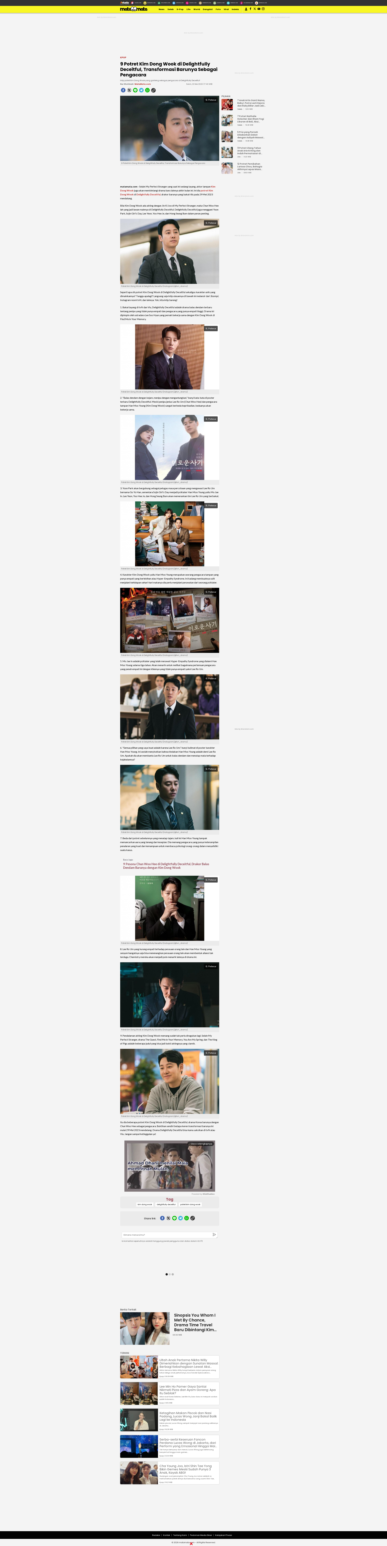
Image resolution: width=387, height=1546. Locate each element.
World (197, 9)
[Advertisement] (90, 1510)
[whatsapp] (147, 91)
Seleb (170, 9)
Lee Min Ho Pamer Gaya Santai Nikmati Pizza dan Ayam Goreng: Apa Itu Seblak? (187, 1390)
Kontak (166, 1535)
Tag (169, 1199)
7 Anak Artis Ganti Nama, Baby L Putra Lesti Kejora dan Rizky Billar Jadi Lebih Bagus (251, 103)
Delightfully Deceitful (149, 194)
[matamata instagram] (263, 9)
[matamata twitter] (254, 9)
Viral (226, 9)
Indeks (235, 9)
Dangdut (208, 9)
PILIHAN (225, 96)
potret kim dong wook (190, 1204)
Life (188, 9)
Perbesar (212, 100)
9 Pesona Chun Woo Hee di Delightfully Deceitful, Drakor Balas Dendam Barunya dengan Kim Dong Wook (166, 865)
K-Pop (180, 9)
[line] (135, 91)
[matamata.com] (133, 11)
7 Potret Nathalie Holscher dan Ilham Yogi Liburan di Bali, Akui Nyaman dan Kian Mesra (250, 119)
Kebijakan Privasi (223, 1535)
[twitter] (129, 91)
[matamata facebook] (250, 9)
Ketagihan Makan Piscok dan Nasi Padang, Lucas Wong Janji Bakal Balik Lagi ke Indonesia (188, 1416)
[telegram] (141, 91)
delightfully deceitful (166, 1204)
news (161, 9)
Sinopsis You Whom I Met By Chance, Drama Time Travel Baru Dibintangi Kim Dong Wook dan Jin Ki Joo (195, 1322)
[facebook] (123, 91)
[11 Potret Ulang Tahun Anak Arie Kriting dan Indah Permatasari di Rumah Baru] (227, 156)
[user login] (246, 10)
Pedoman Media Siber (201, 1535)
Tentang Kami (180, 1535)
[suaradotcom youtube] (259, 9)
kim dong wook (145, 1204)
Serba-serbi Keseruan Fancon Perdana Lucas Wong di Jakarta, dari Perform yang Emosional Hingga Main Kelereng (188, 1443)
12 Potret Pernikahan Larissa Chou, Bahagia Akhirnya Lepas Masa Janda (249, 166)
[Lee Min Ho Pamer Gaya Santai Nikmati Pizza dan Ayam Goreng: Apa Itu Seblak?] (139, 1403)
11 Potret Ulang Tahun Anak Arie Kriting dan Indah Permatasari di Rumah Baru (249, 151)
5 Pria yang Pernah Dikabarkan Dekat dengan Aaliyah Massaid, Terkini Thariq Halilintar (251, 135)
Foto (218, 9)
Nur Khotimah (126, 84)
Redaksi (156, 1535)
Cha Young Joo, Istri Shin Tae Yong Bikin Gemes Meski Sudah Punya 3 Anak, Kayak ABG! (185, 1469)
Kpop (123, 57)
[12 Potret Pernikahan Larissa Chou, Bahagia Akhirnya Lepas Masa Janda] (227, 172)
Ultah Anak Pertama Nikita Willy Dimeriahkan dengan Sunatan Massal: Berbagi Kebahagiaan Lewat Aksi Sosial (188, 1363)
